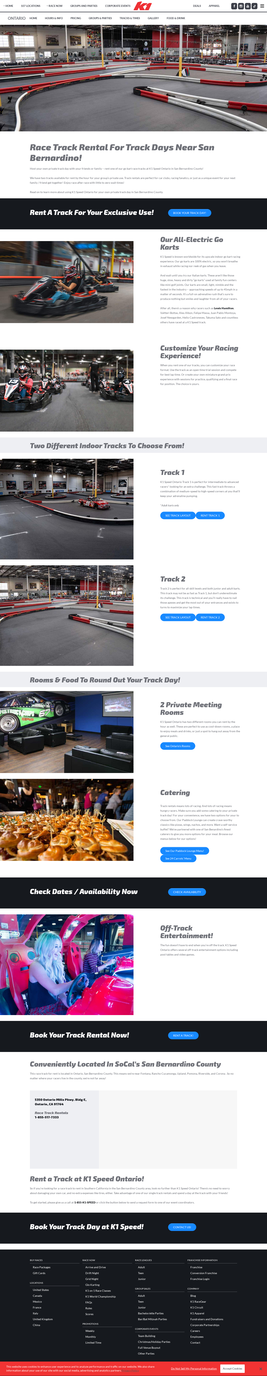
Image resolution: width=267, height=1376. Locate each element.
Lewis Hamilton (224, 308)
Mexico (37, 1301)
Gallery (153, 18)
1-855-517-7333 (47, 1117)
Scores (89, 1314)
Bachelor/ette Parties (151, 1313)
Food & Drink (176, 18)
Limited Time (93, 1342)
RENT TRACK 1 (210, 515)
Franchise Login (200, 1279)
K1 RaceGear (198, 1301)
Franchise (196, 1267)
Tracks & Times (130, 18)
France (37, 1307)
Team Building (146, 1336)
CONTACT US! (182, 1227)
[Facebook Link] (234, 6)
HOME (9, 5)
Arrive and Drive (95, 1267)
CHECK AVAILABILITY (187, 892)
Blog (193, 1295)
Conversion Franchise (203, 1273)
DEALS (197, 5)
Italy (35, 1313)
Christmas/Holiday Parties (154, 1341)
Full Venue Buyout (149, 1347)
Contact (195, 1342)
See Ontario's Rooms (177, 746)
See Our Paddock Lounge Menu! (184, 850)
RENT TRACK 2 (210, 617)
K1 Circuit (196, 1307)
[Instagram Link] (241, 6)
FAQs (88, 1302)
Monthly (90, 1336)
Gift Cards (39, 1273)
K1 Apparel (197, 1313)
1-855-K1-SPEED (84, 1202)
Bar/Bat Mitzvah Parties (152, 1319)
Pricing (76, 18)
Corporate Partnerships (204, 1325)
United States (41, 1290)
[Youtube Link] (248, 6)
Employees (196, 1336)
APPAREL (214, 5)
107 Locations (30, 5)
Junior (142, 1279)
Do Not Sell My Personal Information (194, 1368)
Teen (141, 1273)
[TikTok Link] (254, 6)
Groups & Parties (100, 18)
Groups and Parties (83, 5)
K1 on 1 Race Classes (98, 1290)
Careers (195, 1331)
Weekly (89, 1331)
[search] (262, 6)
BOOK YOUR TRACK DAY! (189, 213)
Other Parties (146, 1353)
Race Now (56, 5)
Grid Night (91, 1279)
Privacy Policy (130, 1370)
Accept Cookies (232, 1368)
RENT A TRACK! (183, 1035)
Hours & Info (54, 18)
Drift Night (92, 1273)
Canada (37, 1295)
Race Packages (41, 1267)
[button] (261, 1369)
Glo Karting (92, 1284)
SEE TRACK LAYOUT (178, 515)
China (36, 1325)
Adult (141, 1267)
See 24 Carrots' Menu (178, 858)
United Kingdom (43, 1319)
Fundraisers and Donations (206, 1319)
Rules (88, 1308)
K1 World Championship (100, 1296)
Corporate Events (117, 5)
